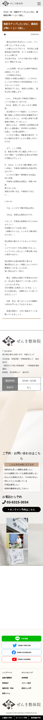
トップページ (7, 672)
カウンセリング (27, 672)
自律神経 (25, 678)
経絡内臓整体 (7, 678)
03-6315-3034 (17, 502)
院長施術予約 (36, 718)
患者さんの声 (26, 688)
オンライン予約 (21, 718)
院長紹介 (5, 683)
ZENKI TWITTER (24, 645)
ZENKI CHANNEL (24, 659)
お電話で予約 (7, 718)
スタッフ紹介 (26, 683)
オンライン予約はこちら (22, 509)
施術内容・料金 (8, 688)
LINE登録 (24, 639)
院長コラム (6, 693)
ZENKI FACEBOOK (24, 652)
